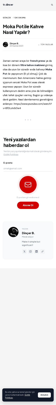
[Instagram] (30, 251)
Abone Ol (28, 205)
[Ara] (52, 5)
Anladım (44, 395)
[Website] (42, 251)
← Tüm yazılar (45, 44)
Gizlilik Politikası (10, 154)
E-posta (7, 162)
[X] (24, 251)
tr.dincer (8, 4)
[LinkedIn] (36, 251)
